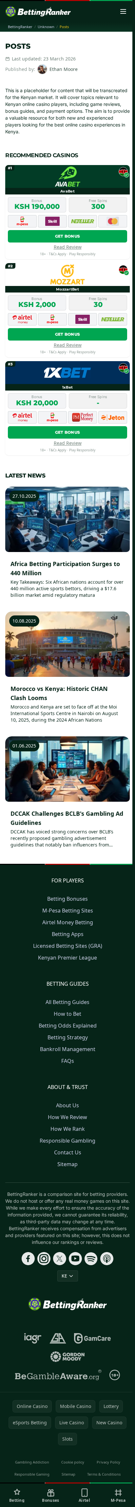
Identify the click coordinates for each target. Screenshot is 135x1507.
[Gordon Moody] (67, 1356)
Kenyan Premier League (67, 957)
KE (64, 1276)
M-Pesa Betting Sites (67, 910)
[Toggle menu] (123, 11)
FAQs (67, 1060)
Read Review (68, 247)
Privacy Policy (108, 1462)
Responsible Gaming (31, 1474)
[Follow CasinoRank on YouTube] (75, 1258)
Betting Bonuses (67, 898)
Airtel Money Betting (67, 922)
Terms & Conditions (104, 1474)
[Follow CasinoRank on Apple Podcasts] (106, 1258)
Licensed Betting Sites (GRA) (67, 945)
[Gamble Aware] (58, 1375)
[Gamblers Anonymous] (57, 1338)
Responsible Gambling (67, 1140)
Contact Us (67, 1152)
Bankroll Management (67, 1049)
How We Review (67, 1117)
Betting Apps (68, 934)
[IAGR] (33, 1338)
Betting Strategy (68, 1037)
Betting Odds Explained (68, 1025)
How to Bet (67, 1013)
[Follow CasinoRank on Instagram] (43, 1258)
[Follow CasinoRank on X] (59, 1258)
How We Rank (67, 1128)
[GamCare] (92, 1338)
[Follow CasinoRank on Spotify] (91, 1258)
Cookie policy (72, 1462)
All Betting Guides (67, 1002)
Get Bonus (67, 236)
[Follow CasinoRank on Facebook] (28, 1258)
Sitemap (67, 1164)
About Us (67, 1105)
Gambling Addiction (32, 1462)
